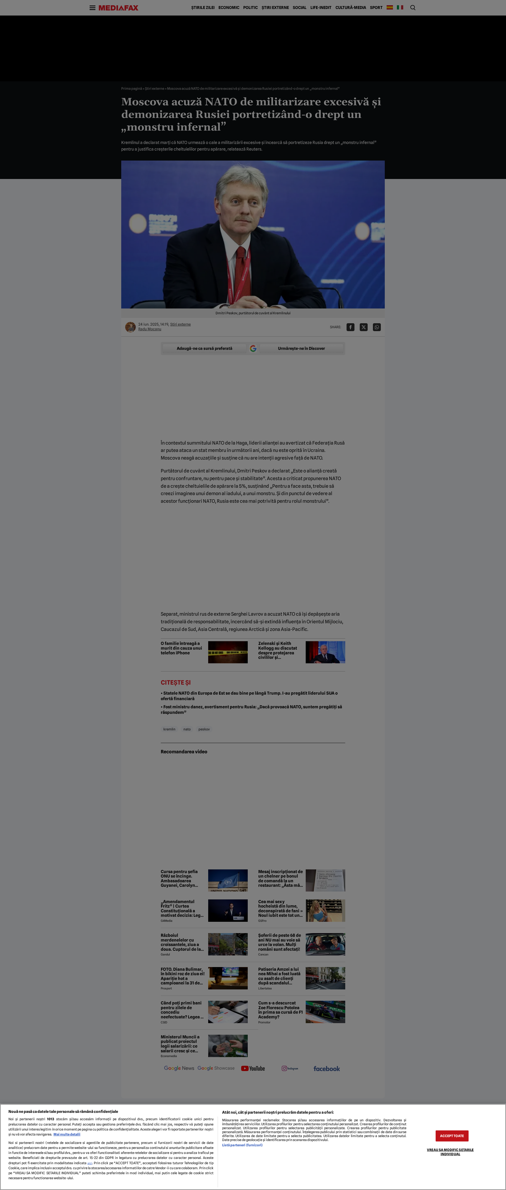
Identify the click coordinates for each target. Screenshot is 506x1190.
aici (89, 1163)
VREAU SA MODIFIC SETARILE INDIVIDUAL (450, 1152)
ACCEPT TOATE (452, 1136)
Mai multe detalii (66, 1134)
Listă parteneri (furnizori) (242, 1145)
